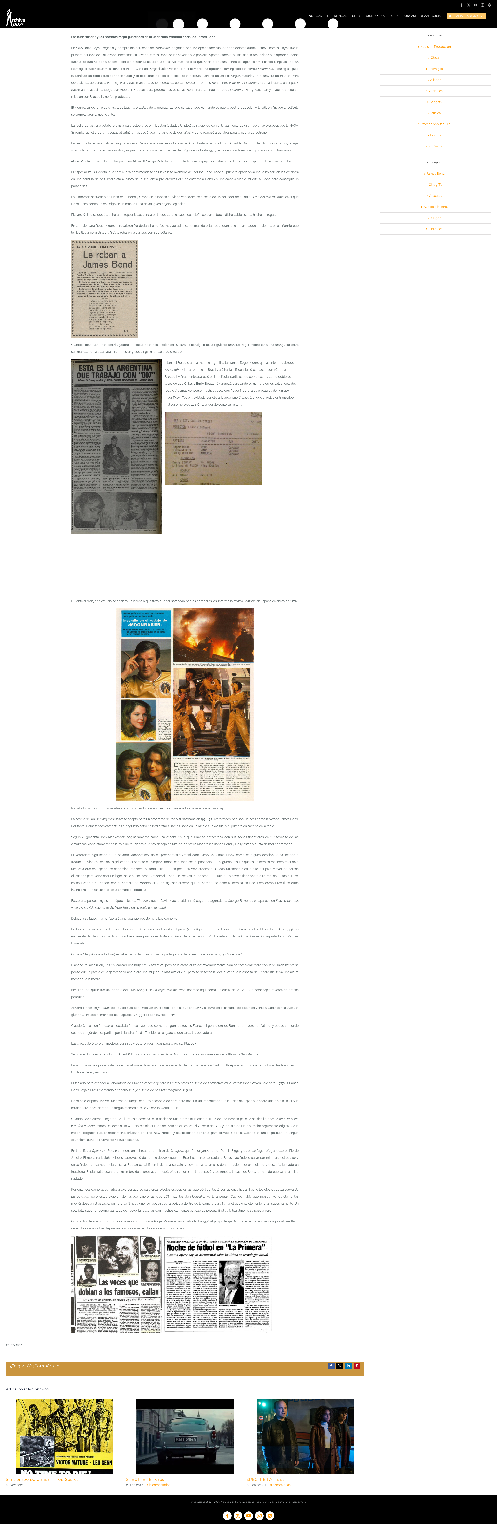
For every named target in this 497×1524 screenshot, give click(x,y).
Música (435, 113)
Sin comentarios (158, 1485)
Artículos (435, 196)
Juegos (435, 218)
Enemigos (435, 69)
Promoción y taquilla (435, 124)
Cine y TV (435, 185)
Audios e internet (436, 207)
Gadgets (436, 102)
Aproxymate (299, 1502)
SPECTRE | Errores (145, 1479)
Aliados (435, 80)
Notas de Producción (435, 47)
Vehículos (436, 91)
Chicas (435, 58)
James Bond (436, 173)
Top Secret (435, 146)
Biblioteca (435, 229)
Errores (435, 135)
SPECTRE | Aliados (266, 1479)
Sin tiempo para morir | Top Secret (42, 1479)
